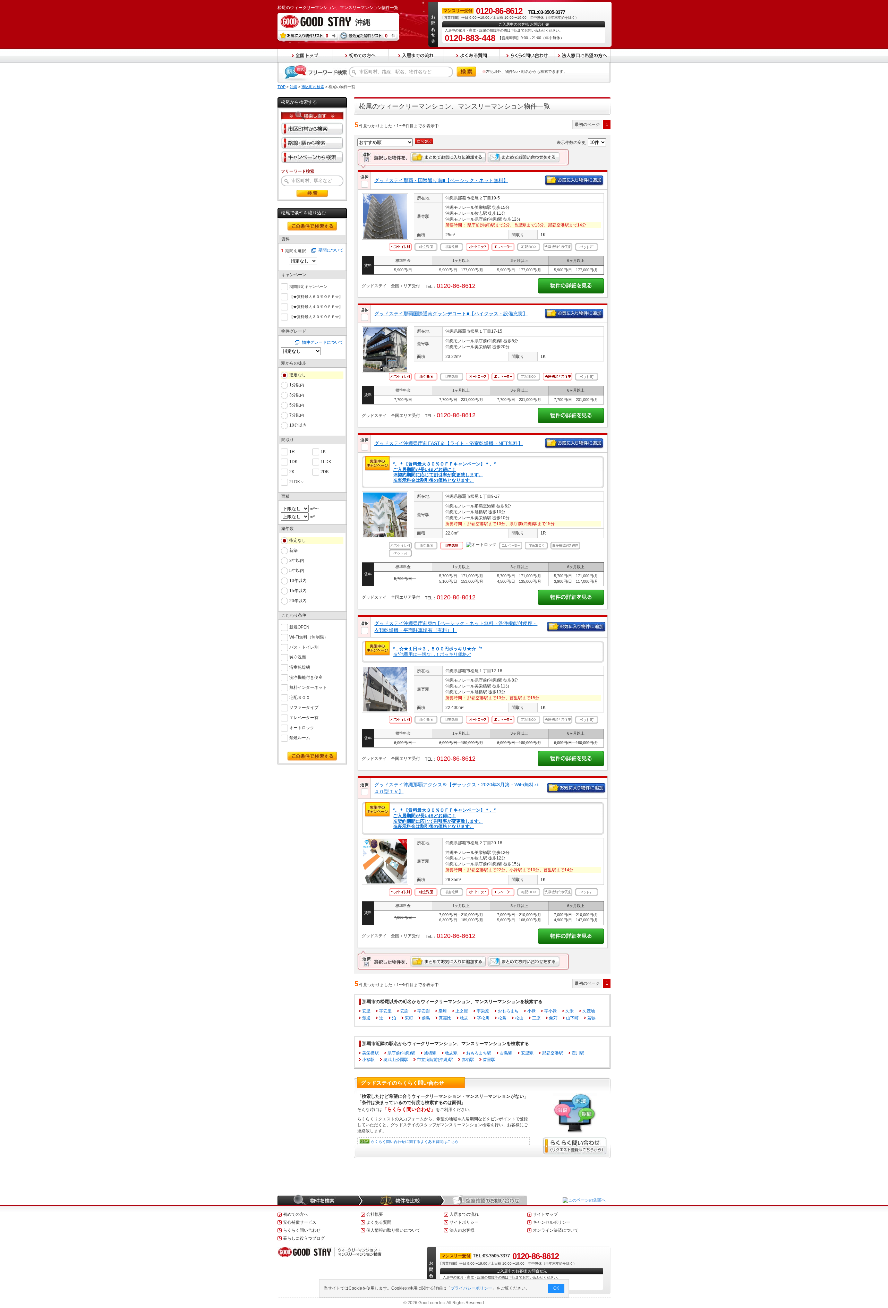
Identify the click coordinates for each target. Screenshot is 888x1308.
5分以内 (296, 405)
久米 (569, 1011)
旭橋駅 (430, 1053)
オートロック (301, 727)
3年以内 (296, 560)
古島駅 (506, 1053)
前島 (426, 1018)
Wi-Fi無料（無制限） (308, 637)
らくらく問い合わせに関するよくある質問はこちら (415, 1141)
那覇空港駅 (552, 1053)
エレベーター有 (303, 717)
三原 (536, 1018)
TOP (281, 87)
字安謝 (423, 1011)
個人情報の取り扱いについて (393, 1230)
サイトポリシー (464, 1222)
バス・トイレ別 (303, 647)
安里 (366, 1011)
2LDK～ (296, 481)
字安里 (385, 1011)
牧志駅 (451, 1053)
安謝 (404, 1011)
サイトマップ (545, 1214)
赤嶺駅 (468, 1059)
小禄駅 (368, 1059)
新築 (293, 550)
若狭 (591, 1018)
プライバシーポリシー (471, 1288)
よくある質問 (378, 1222)
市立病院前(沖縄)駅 (435, 1059)
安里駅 (527, 1053)
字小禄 (550, 1011)
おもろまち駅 (478, 1053)
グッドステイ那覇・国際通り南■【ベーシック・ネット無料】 (441, 180)
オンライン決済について (556, 1230)
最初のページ (587, 124)
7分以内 (296, 415)
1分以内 (296, 385)
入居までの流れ (464, 1214)
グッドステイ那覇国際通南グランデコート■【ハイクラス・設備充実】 (451, 313)
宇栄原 (483, 1011)
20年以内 (298, 600)
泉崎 (442, 1011)
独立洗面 (297, 657)
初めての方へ (295, 1214)
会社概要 (374, 1214)
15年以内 (298, 590)
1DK (293, 461)
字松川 (483, 1018)
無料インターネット (308, 687)
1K (323, 451)
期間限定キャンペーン (308, 286)
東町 (409, 1018)
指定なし (297, 375)
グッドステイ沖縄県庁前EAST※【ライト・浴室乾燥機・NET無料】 (448, 443)
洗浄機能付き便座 (306, 677)
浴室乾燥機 (299, 667)
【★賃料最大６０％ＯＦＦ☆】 (316, 296)
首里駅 (489, 1059)
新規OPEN (299, 627)
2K (291, 471)
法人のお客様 (462, 1230)
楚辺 (366, 1018)
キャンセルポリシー (551, 1222)
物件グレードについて (322, 342)
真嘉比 (445, 1018)
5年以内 (296, 570)
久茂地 (588, 1011)
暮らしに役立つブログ (304, 1238)
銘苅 (553, 1018)
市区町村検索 (312, 87)
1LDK (326, 461)
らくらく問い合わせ (302, 1230)
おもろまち (508, 1011)
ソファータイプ (303, 707)
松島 (502, 1018)
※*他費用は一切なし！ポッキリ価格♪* (437, 651)
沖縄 (293, 87)
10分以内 (298, 425)
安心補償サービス (299, 1222)
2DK (325, 471)
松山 (519, 1018)
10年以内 (298, 580)
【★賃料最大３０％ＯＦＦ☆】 (316, 317)
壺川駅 (578, 1053)
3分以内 (296, 395)
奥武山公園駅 (395, 1059)
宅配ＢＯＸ (299, 697)
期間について (330, 250)
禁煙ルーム (299, 737)
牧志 (464, 1018)
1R (292, 451)
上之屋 (461, 1011)
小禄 (531, 1011)
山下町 (572, 1018)
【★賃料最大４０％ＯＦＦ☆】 (316, 307)
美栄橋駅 (370, 1053)
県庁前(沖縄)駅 (401, 1053)
